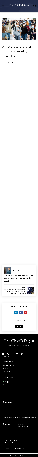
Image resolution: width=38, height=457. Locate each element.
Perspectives (7, 371)
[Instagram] (22, 354)
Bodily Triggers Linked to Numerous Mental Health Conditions (19, 397)
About (5, 375)
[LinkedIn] (16, 312)
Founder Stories (8, 362)
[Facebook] (21, 312)
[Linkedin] (3, 354)
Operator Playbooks (9, 365)
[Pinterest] (25, 312)
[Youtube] (17, 354)
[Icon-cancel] (8, 354)
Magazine (6, 368)
